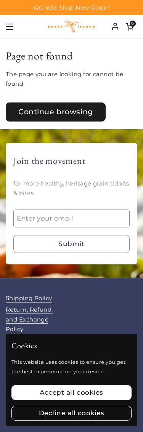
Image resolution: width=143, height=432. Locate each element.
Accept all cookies (71, 392)
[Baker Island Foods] (71, 26)
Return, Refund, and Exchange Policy (29, 319)
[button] (129, 26)
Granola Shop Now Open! (71, 8)
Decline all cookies (71, 413)
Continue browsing (55, 111)
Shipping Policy (29, 298)
